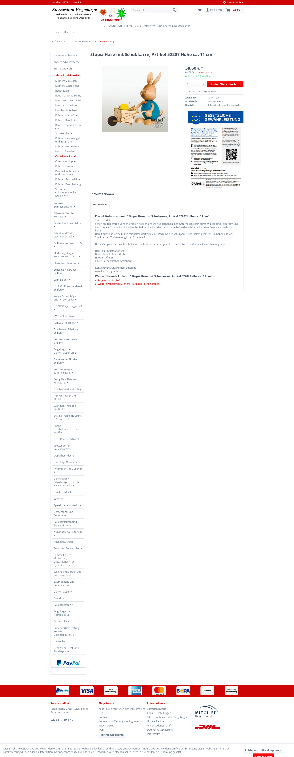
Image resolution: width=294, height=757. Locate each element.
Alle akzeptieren (271, 750)
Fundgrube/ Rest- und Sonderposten (66, 649)
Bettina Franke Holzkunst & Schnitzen (68, 417)
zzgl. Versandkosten (203, 72)
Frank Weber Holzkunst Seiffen (67, 361)
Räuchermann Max (66, 105)
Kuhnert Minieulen (66, 81)
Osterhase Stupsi (65, 156)
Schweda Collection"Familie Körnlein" (65, 192)
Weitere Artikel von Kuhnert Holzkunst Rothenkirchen (128, 283)
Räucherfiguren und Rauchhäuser (65, 523)
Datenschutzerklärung (160, 729)
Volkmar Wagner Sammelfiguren (63, 371)
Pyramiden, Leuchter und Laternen (67, 172)
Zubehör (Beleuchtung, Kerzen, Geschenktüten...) (67, 631)
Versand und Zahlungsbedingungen (119, 721)
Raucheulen (62, 90)
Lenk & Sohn (61, 279)
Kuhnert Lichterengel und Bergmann (67, 140)
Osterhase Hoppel (65, 161)
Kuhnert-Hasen (64, 166)
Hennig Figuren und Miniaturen (65, 397)
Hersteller (59, 641)
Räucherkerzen (63, 605)
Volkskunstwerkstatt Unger (65, 341)
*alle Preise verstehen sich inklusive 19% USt (122, 711)
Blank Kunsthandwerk (66, 263)
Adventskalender (63, 541)
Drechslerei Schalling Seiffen (66, 331)
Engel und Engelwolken (67, 548)
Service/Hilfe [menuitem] (233, 2)
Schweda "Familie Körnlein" (64, 215)
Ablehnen (251, 750)
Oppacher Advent (64, 455)
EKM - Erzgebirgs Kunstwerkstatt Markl (66, 254)
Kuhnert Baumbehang (68, 184)
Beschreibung (100, 204)
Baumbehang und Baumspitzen (64, 583)
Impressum (153, 734)
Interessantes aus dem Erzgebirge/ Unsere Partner (167, 719)
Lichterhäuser (62, 591)
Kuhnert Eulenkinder (67, 85)
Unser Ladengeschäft (159, 725)
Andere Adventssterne (67, 62)
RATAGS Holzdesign (65, 322)
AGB (101, 729)
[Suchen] (174, 10)
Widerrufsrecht (107, 725)
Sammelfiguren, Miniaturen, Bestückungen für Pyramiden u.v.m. (64, 560)
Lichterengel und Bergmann (63, 513)
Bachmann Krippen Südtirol (65, 407)
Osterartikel (61, 621)
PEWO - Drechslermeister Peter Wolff (67, 429)
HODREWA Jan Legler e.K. (68, 306)
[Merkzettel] (200, 10)
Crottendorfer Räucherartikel (62, 447)
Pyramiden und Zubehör (68, 468)
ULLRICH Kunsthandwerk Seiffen (68, 288)
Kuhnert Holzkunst (66, 75)
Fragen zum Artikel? (108, 280)
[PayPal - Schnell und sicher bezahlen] (68, 663)
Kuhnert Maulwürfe (66, 115)
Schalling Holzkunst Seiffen (65, 271)
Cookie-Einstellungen (159, 713)
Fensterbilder (62, 492)
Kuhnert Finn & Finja (67, 146)
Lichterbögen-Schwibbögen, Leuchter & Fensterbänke (67, 482)
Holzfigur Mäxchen (66, 110)
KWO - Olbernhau (64, 316)
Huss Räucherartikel (66, 439)
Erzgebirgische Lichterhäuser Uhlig (65, 351)
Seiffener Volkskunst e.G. (68, 243)
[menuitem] (154, 10)
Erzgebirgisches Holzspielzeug (63, 613)
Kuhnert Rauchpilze (66, 120)
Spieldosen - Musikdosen (68, 505)
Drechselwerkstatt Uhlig (67, 389)
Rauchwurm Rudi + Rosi (69, 100)
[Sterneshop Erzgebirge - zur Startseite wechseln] (90, 14)
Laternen (59, 498)
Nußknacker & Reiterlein (68, 532)
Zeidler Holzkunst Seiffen (68, 223)
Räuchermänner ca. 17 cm (68, 126)
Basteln (58, 598)
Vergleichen (194, 91)
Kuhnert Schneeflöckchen (64, 205)
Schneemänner (64, 133)
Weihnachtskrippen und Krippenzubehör (67, 573)
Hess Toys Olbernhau (66, 462)
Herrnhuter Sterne (65, 55)
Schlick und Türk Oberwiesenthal (63, 234)
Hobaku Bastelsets (66, 151)
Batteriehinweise (156, 709)
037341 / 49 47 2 (62, 720)
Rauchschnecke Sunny (68, 95)
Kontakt (103, 717)
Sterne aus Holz (63, 68)
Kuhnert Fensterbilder (68, 179)
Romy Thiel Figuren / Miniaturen (65, 381)
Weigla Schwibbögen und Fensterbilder (65, 298)
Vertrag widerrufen (112, 734)
